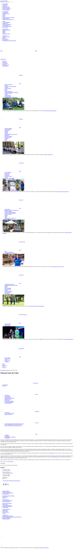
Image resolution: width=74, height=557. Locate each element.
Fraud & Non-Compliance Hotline (8, 495)
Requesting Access (8, 399)
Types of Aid (7, 174)
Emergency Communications (10, 253)
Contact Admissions (6, 9)
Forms (6, 140)
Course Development (6, 33)
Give (3, 363)
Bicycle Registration (8, 403)
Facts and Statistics (8, 288)
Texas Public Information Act (8, 506)
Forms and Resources (8, 176)
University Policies (6, 512)
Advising (4, 14)
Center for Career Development (10, 213)
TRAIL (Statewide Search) (7, 503)
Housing (6, 215)
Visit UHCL (5, 5)
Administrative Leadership (9, 284)
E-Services (4, 61)
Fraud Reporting (5, 507)
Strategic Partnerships (8, 291)
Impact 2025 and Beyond (9, 294)
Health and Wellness (8, 211)
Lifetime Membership (6, 22)
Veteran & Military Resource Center (11, 97)
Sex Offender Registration (9, 402)
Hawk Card (5, 62)
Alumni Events (5, 23)
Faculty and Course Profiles (7, 500)
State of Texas (5, 504)
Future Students (5, 3)
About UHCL (21, 274)
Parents (6, 139)
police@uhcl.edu (55, 456)
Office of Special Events (9, 252)
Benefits (4, 30)
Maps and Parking (8, 289)
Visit (3, 366)
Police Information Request (9, 398)
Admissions (21, 119)
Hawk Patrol (7, 395)
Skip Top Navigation (4, 0)
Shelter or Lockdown (8, 414)
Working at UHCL (8, 292)
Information (37, 411)
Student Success (7, 324)
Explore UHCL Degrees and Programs (49, 110)
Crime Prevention (8, 396)
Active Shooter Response (9, 401)
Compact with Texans (6, 509)
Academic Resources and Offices (10, 86)
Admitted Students (6, 6)
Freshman (6, 131)
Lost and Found (7, 397)
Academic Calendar (6, 13)
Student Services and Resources (8, 19)
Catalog (6, 94)
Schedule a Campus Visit (48, 154)
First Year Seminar (8, 88)
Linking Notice (5, 510)
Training (4, 31)
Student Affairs (7, 209)
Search (1, 1)
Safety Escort (7, 400)
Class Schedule (5, 12)
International (7, 135)
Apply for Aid (7, 173)
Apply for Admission (8, 128)
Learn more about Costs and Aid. (63, 191)
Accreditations (7, 293)
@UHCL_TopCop (10, 461)
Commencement (7, 95)
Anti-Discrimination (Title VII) (8, 515)
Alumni (4, 21)
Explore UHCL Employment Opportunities (36, 306)
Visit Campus (7, 130)
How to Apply (5, 4)
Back (20, 83)
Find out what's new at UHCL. (58, 266)
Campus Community (8, 214)
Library (4, 16)
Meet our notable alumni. (69, 339)
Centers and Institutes (8, 91)
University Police (6, 370)
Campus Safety (5, 496)
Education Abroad (8, 96)
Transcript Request (6, 18)
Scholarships (7, 175)
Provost (6, 90)
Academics (21, 75)
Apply (4, 364)
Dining (6, 216)
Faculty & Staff (7, 360)
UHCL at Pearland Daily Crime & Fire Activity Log (14, 424)
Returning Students (8, 137)
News (6, 251)
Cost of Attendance (8, 172)
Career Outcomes (8, 323)
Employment (5, 38)
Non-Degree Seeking (8, 136)
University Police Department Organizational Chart (11, 480)
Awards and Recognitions (7, 26)
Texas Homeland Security (7, 505)
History (6, 287)
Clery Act (36, 422)
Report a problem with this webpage (42, 547)
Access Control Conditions (9, 413)
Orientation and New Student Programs (11, 210)
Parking (4, 37)
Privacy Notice (5, 511)
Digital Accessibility (6, 518)
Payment (6, 177)
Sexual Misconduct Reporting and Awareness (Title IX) (12, 516)
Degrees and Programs (6, 8)
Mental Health (5, 65)
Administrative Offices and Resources (11, 285)
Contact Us (4, 367)
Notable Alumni (7, 325)
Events (4, 15)
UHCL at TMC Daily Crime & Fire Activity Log (13, 425)
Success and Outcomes (23, 314)
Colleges (6, 85)
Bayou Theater (7, 219)
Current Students (5, 11)
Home (1, 370)
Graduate (6, 133)
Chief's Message (5, 384)
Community (5, 35)
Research (6, 286)
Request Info (5, 365)
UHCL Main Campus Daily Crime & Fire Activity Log (14, 423)
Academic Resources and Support (8, 17)
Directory (6, 290)
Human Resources (6, 499)
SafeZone (4, 385)
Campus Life (21, 199)
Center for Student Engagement (10, 212)
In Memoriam (7, 437)
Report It (4, 513)
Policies (4, 32)
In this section (35, 383)
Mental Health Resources (7, 517)
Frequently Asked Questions (9, 178)
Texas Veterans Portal (6, 501)
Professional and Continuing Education (9, 40)
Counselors (7, 138)
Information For (21, 348)
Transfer (6, 132)
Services (36, 394)
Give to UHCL (5, 27)
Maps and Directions (6, 36)
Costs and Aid (21, 162)
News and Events (6, 39)
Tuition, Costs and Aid (6, 7)
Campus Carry (7, 412)
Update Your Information (7, 24)
